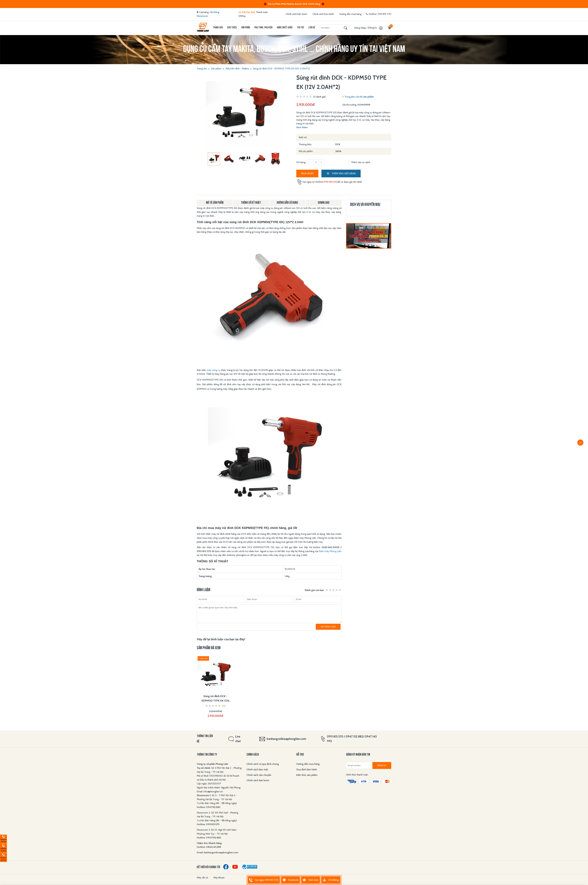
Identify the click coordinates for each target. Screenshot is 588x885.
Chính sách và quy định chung (263, 763)
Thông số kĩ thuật (251, 203)
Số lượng (300, 162)
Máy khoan (219, 877)
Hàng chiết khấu (284, 27)
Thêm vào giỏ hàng (343, 173)
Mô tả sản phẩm (214, 203)
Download (323, 203)
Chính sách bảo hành (323, 14)
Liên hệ (311, 27)
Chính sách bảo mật (257, 769)
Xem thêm (302, 127)
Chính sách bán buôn (296, 14)
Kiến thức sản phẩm (306, 775)
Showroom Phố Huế (3, 838)
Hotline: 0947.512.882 (208, 807)
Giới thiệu (232, 27)
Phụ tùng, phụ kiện (263, 27)
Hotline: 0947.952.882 (209, 837)
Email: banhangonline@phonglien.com (217, 852)
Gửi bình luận (328, 627)
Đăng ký (372, 27)
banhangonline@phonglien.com (286, 739)
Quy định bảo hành (306, 769)
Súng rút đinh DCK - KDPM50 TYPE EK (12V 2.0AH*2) (281, 68)
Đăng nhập (360, 27)
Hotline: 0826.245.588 (209, 846)
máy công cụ (213, 370)
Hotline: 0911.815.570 (208, 824)
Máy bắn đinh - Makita (237, 68)
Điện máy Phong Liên (330, 551)
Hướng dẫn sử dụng (287, 203)
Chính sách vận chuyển (259, 775)
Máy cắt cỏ (202, 877)
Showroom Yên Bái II (3, 847)
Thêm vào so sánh (360, 162)
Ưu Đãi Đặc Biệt (246, 12)
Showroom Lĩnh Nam (3, 857)
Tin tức (300, 27)
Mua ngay (307, 173)
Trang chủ (218, 27)
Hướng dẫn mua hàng (350, 14)
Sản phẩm (245, 27)
